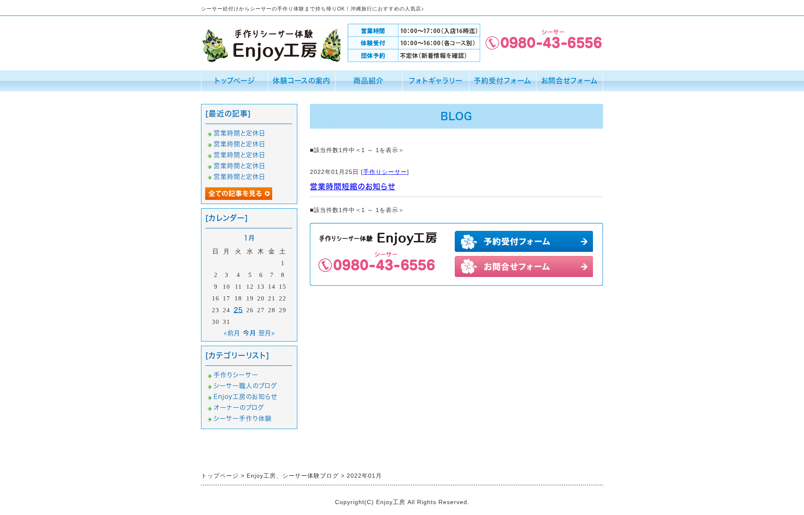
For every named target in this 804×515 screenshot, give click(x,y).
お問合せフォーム (569, 80)
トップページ (234, 80)
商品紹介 (368, 80)
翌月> (266, 333)
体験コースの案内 (301, 80)
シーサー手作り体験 (243, 418)
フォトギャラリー (436, 80)
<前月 (232, 333)
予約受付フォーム (502, 80)
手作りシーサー (385, 171)
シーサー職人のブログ (245, 386)
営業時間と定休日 (239, 133)
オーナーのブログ (239, 407)
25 (238, 310)
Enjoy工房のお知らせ (245, 396)
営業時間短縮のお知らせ (352, 186)
